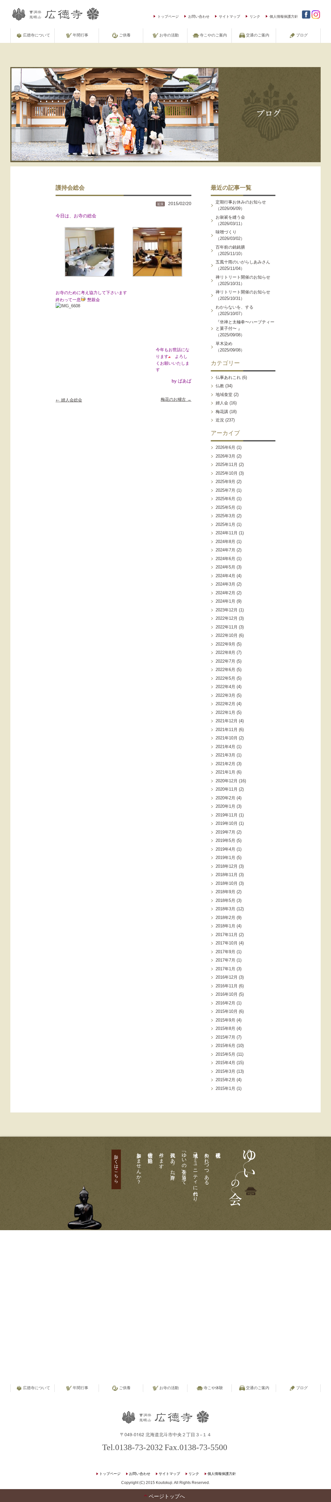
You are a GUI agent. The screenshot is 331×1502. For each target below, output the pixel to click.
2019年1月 (225, 857)
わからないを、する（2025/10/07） (234, 310)
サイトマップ (229, 16)
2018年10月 (227, 883)
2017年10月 (227, 943)
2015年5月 (225, 1054)
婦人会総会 (69, 400)
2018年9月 (225, 891)
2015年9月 (225, 1020)
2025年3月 (225, 515)
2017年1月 (225, 968)
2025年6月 (225, 498)
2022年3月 (225, 695)
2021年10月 (227, 738)
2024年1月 (225, 601)
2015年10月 (227, 1011)
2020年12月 (227, 780)
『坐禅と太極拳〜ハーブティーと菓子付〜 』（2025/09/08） (245, 328)
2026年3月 (225, 456)
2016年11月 (227, 985)
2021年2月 (225, 763)
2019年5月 (225, 840)
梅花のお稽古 (176, 399)
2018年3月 (225, 908)
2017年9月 (225, 951)
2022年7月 (225, 661)
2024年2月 (225, 592)
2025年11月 (227, 464)
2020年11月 (227, 789)
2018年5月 (225, 900)
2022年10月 (227, 635)
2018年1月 (225, 926)
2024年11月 (227, 532)
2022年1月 (225, 712)
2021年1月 (225, 772)
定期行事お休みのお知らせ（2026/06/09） (241, 205)
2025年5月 (225, 507)
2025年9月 (225, 481)
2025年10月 (227, 473)
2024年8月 (225, 541)
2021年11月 (227, 729)
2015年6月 (225, 1045)
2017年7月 (225, 960)
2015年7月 (225, 1037)
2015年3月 (225, 1071)
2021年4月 (225, 746)
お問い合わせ (198, 16)
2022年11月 (227, 627)
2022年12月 (227, 618)
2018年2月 (225, 917)
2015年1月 (225, 1088)
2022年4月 (225, 686)
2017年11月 (227, 934)
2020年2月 (225, 797)
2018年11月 (227, 874)
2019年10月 (227, 823)
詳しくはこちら (116, 1166)
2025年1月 (225, 524)
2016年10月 (227, 994)
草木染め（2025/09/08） (230, 346)
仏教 (220, 385)
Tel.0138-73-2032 (132, 1447)
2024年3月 (225, 584)
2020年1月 (225, 806)
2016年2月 (225, 1003)
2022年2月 (225, 703)
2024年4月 (225, 575)
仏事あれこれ (228, 377)
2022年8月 (225, 652)
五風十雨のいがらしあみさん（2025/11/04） (243, 265)
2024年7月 (225, 550)
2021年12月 (227, 720)
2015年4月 (225, 1062)
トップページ (168, 16)
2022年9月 (225, 644)
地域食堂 (224, 394)
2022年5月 (225, 678)
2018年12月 (227, 866)
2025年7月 (225, 490)
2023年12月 (227, 610)
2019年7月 (225, 832)
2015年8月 (225, 1028)
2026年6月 (225, 447)
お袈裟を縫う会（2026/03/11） (230, 220)
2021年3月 (225, 755)
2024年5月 (225, 567)
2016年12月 (227, 977)
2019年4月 (225, 849)
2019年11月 (227, 815)
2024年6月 (225, 558)
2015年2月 (225, 1079)
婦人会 (222, 402)
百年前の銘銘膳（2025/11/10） (230, 250)
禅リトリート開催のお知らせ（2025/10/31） (243, 280)
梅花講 (222, 411)
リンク (255, 16)
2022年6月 (225, 669)
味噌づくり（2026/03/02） (230, 235)
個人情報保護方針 (284, 16)
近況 (160, 204)
